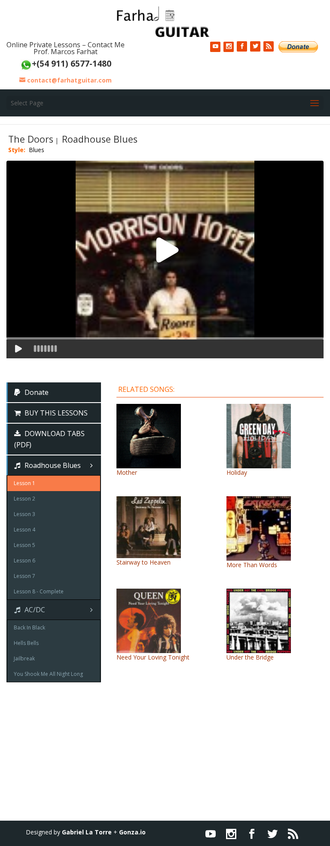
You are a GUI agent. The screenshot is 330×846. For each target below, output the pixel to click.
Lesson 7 (24, 576)
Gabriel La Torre (87, 832)
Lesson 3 (24, 514)
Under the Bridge (250, 657)
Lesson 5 (24, 545)
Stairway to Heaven (143, 562)
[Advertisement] (165, 760)
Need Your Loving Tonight (152, 657)
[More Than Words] (258, 556)
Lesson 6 (24, 560)
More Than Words (251, 565)
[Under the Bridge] (258, 648)
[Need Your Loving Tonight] (148, 648)
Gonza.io (132, 832)
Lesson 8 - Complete (39, 591)
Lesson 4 (24, 529)
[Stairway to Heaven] (148, 554)
